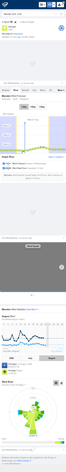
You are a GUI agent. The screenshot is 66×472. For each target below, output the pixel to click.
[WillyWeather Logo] (7, 4)
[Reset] (56, 14)
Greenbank (18, 33)
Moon (43, 90)
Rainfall (25, 90)
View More (31, 309)
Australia (6, 98)
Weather (6, 90)
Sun (35, 90)
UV (50, 90)
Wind (15, 90)
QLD (15, 98)
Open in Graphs (55, 156)
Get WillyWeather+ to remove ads (19, 83)
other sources (23, 460)
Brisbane (24, 98)
